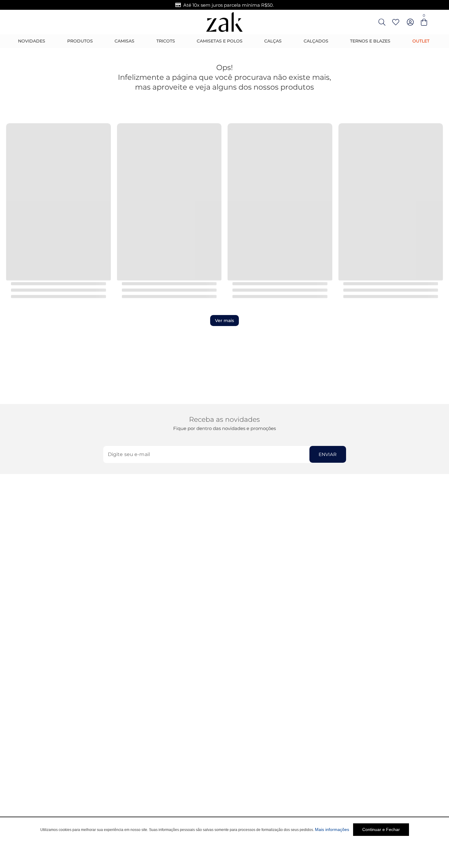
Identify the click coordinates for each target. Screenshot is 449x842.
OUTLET (420, 41)
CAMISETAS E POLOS (220, 41)
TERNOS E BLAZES (370, 41)
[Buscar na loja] (381, 22)
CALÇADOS (316, 41)
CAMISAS (124, 41)
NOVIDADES (31, 41)
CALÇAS (273, 41)
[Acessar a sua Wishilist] (395, 22)
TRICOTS (165, 41)
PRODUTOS (80, 41)
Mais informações (332, 829)
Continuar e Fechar (381, 829)
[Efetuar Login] (410, 22)
